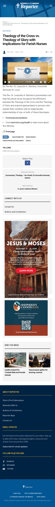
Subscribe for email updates (15, 447)
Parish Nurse (31, 137)
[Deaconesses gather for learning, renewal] (39, 359)
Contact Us (9, 207)
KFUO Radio (41, 497)
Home (5, 22)
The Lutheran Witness (33, 493)
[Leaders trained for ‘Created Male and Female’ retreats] (15, 359)
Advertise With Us (10, 405)
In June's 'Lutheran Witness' (27, 189)
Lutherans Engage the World (21, 497)
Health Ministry (18, 137)
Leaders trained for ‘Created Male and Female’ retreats (15, 372)
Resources (7, 31)
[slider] (16, 82)
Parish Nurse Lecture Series (13, 140)
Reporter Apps (9, 415)
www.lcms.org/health (20, 122)
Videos (28, 140)
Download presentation (16, 118)
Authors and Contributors (15, 212)
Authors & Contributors (12, 410)
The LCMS (10, 52)
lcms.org (17, 493)
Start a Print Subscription (13, 400)
